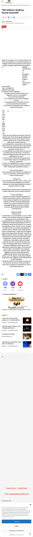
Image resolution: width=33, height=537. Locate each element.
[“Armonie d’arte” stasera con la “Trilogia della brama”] (27, 328)
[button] (30, 504)
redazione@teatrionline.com (19, 494)
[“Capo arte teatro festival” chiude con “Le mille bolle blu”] (27, 320)
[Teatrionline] (9, 1)
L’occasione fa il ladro (8, 334)
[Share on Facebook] (6, 17)
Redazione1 (9, 21)
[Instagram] (12, 286)
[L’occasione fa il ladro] (27, 336)
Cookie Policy (12, 534)
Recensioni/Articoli (7, 336)
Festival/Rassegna (13, 322)
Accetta (16, 521)
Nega (16, 526)
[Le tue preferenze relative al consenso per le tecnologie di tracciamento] (30, 534)
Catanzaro (4, 322)
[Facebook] (5, 286)
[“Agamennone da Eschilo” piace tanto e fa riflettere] (27, 344)
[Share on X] (8, 17)
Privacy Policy (19, 534)
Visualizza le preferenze (16, 531)
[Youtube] (20, 286)
